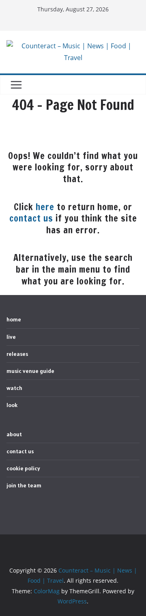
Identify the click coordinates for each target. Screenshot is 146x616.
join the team (23, 485)
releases (17, 354)
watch (14, 388)
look (11, 405)
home (13, 319)
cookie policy (23, 468)
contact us (31, 218)
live (11, 336)
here (45, 206)
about (14, 434)
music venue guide (30, 371)
